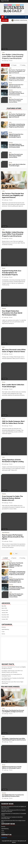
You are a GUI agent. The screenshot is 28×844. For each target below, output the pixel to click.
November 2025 (5, 617)
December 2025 (5, 614)
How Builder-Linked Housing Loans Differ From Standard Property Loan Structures (12, 56)
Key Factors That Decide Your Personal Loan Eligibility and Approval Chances (17, 71)
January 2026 (5, 612)
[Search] (26, 17)
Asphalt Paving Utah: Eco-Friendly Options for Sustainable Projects (16, 86)
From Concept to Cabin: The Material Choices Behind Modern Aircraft (12, 498)
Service (10, 82)
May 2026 (4, 606)
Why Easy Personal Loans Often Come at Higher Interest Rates (16, 101)
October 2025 (5, 619)
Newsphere (20, 840)
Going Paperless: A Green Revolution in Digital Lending (13, 461)
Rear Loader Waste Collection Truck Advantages (17, 165)
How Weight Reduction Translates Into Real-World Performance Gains (16, 93)
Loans (3, 52)
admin (11, 60)
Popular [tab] (14, 65)
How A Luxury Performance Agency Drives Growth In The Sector (13, 537)
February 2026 (5, 610)
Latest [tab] (6, 65)
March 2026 (4, 608)
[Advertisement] (12, 648)
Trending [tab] (23, 65)
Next (16, 553)
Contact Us (4, 837)
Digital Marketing (5, 532)
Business (11, 90)
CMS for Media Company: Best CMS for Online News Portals (13, 422)
